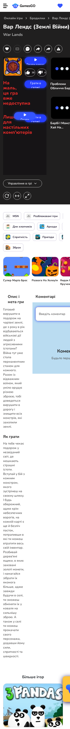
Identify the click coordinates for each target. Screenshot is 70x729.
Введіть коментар (52, 314)
